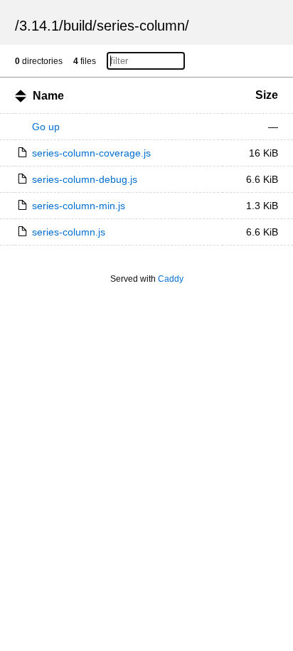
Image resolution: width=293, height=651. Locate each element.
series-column (141, 25)
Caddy (170, 279)
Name (48, 96)
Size (266, 95)
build (77, 25)
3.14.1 (39, 25)
